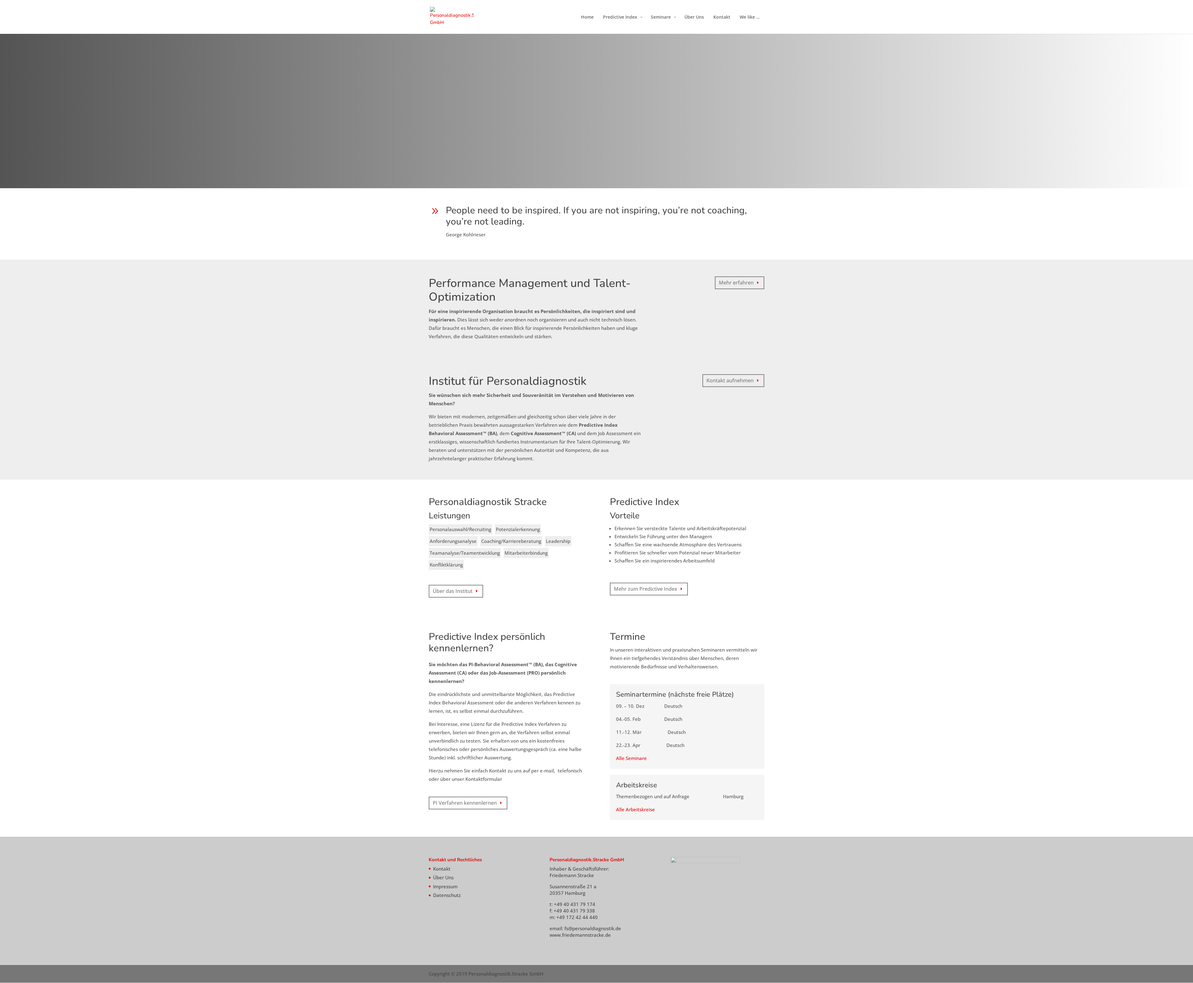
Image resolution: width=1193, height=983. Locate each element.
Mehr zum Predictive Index (645, 588)
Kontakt (441, 869)
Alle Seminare (631, 758)
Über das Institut (453, 591)
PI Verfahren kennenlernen (465, 802)
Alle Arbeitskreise (635, 809)
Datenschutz (447, 895)
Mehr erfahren (736, 282)
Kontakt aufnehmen (730, 380)
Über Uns (443, 877)
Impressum (445, 886)
